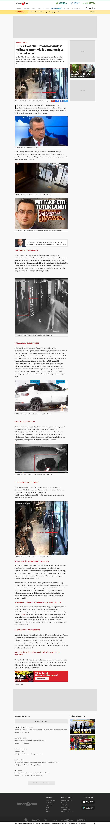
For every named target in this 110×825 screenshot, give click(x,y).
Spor (39, 8)
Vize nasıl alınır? (65, 809)
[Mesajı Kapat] (94, 823)
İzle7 (67, 820)
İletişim (48, 811)
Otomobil (67, 8)
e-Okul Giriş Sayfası (66, 800)
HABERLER (18, 42)
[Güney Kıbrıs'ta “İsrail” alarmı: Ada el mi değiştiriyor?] (82, 726)
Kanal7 (26, 820)
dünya (24, 614)
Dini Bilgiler (64, 805)
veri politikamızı (73, 823)
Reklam (48, 809)
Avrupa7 (45, 820)
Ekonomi (46, 8)
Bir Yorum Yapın (42, 721)
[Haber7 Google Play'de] (88, 808)
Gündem (26, 8)
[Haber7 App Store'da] (88, 802)
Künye (47, 807)
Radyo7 (36, 820)
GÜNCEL (25, 42)
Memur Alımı (64, 803)
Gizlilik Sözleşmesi (51, 803)
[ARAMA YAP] (86, 8)
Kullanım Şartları (50, 800)
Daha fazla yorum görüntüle (40, 783)
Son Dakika (18, 8)
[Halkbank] (56, 8)
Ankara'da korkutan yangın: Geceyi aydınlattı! (45, 12)
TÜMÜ (92, 12)
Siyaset (33, 8)
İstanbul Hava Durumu (67, 811)
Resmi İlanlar (76, 8)
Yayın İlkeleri (49, 805)
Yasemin (81, 820)
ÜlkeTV (54, 820)
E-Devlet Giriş (65, 807)
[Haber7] (22, 3)
